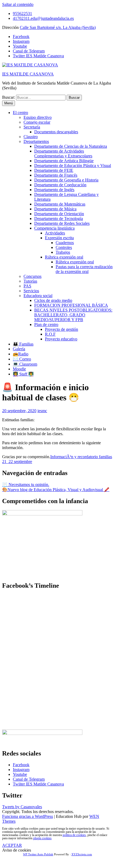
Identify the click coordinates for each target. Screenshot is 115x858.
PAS (27, 286)
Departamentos (36, 141)
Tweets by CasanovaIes (22, 806)
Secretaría (32, 127)
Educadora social (38, 295)
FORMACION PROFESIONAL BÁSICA (71, 305)
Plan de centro (46, 324)
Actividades (55, 233)
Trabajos (63, 252)
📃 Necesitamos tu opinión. (25, 484)
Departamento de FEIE (53, 170)
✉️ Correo (22, 359)
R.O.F (50, 334)
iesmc (42, 410)
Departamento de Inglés (54, 189)
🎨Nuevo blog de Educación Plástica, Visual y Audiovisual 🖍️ (55, 489)
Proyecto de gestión (61, 329)
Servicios (31, 290)
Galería (19, 349)
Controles (64, 247)
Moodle (19, 369)
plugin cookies (42, 838)
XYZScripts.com (81, 854)
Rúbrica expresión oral (64, 257)
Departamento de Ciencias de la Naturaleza (70, 146)
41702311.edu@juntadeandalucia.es (43, 18)
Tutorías (30, 281)
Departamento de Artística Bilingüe (64, 160)
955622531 (22, 13)
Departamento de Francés (55, 175)
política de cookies (74, 835)
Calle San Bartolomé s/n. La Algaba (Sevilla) (58, 27)
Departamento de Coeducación (60, 185)
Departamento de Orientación (59, 213)
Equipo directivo (38, 117)
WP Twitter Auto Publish (38, 854)
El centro (20, 112)
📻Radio (20, 354)
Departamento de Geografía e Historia (66, 180)
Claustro (31, 136)
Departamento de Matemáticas (59, 204)
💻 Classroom (25, 364)
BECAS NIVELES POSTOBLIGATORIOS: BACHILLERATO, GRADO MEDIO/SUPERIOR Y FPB (73, 315)
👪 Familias (23, 344)
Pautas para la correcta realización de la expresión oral (84, 269)
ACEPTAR (12, 845)
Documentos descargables (56, 132)
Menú (8, 103)
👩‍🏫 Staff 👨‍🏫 (23, 374)
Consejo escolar (37, 122)
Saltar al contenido (17, 4)
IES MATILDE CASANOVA (28, 74)
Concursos (32, 276)
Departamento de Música (55, 209)
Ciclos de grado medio (53, 300)
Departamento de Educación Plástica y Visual (72, 165)
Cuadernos (65, 242)
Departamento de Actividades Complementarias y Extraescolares (63, 153)
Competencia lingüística (54, 228)
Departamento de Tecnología (58, 218)
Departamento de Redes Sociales (62, 223)
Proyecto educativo (61, 339)
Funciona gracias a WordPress (27, 816)
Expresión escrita (59, 238)
